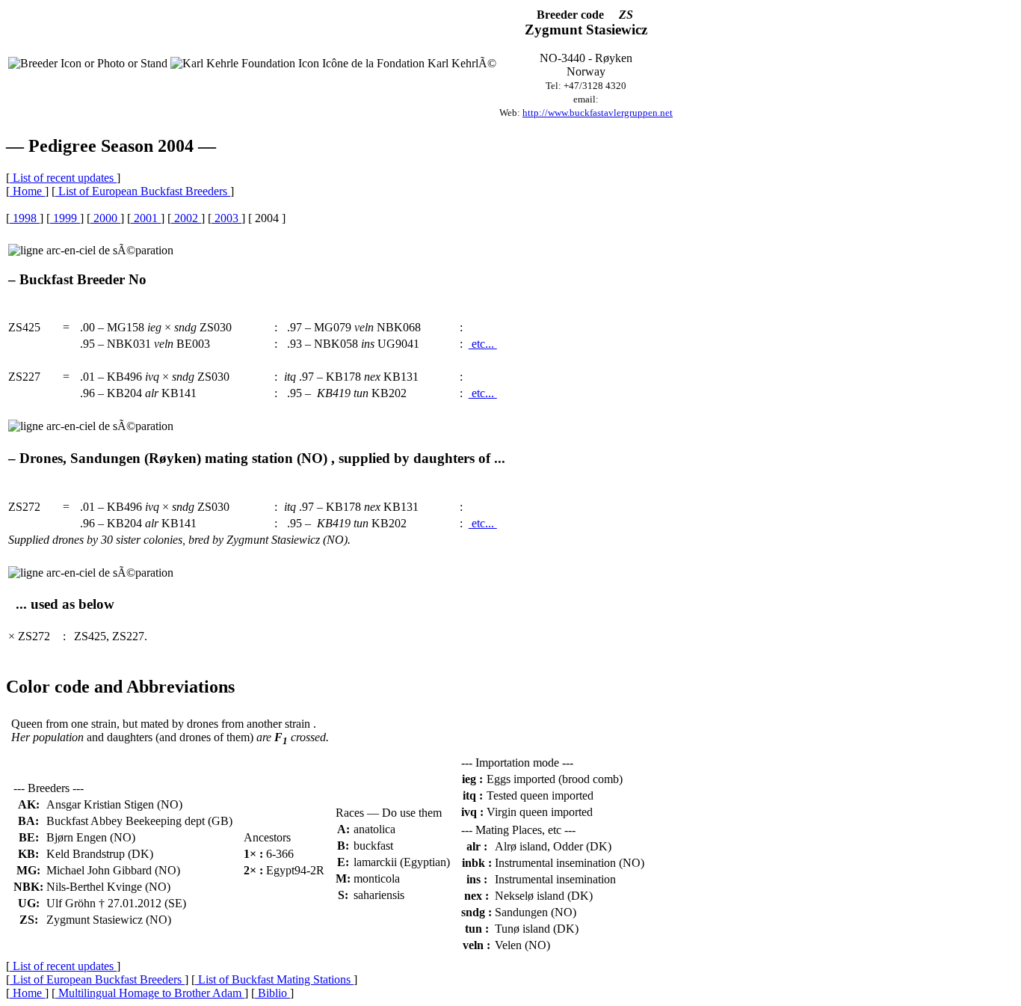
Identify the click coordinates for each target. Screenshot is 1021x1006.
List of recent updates (63, 177)
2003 (226, 218)
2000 (105, 218)
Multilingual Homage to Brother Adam (149, 993)
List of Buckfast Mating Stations (274, 979)
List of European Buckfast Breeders (142, 191)
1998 (25, 218)
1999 (65, 218)
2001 (146, 218)
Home (27, 191)
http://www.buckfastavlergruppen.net (597, 112)
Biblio (272, 993)
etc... (483, 343)
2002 (186, 218)
